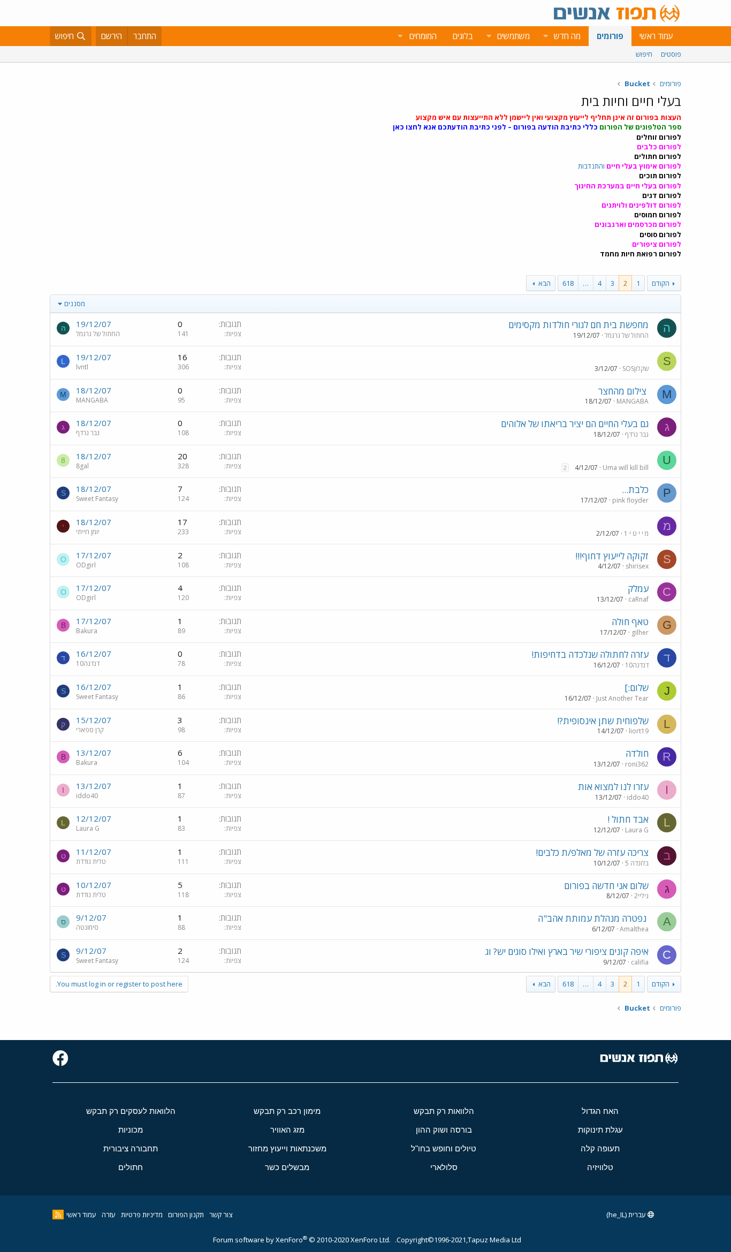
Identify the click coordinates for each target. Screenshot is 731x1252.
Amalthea (634, 929)
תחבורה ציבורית (130, 1148)
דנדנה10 (637, 665)
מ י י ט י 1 (636, 533)
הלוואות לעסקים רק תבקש (131, 1111)
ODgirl (86, 565)
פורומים (610, 36)
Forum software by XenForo (302, 1240)
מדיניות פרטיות (142, 1214)
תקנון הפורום (186, 1214)
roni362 (637, 764)
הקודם (660, 283)
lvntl (82, 366)
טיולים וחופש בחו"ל (443, 1148)
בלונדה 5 (637, 863)
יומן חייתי (88, 531)
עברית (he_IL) (627, 1214)
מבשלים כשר (287, 1167)
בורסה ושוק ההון (444, 1129)
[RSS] (58, 1214)
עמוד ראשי (656, 36)
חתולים (130, 1167)
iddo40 (638, 797)
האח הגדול (600, 1111)
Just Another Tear (622, 698)
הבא (544, 283)
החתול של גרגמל (627, 335)
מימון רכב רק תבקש (287, 1111)
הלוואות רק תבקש (444, 1111)
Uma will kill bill (626, 467)
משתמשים (513, 36)
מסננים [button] (74, 303)
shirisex (637, 566)
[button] (545, 36)
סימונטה (87, 927)
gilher (640, 632)
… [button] (586, 283)
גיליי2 (641, 895)
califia (640, 962)
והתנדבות (629, 166)
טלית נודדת (91, 861)
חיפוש (644, 54)
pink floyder (630, 500)
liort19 (639, 730)
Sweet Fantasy (97, 498)
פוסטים (671, 54)
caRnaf (638, 599)
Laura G (637, 829)
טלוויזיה (600, 1167)
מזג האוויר (287, 1129)
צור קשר (220, 1214)
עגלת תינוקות (600, 1129)
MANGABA (632, 401)
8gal (82, 466)
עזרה (109, 1214)
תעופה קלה (600, 1148)
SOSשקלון (635, 368)
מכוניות (130, 1129)
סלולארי (444, 1167)
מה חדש (567, 36)
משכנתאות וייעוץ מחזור (287, 1148)
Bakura (86, 630)
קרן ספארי (90, 729)
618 (568, 283)
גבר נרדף (637, 434)
